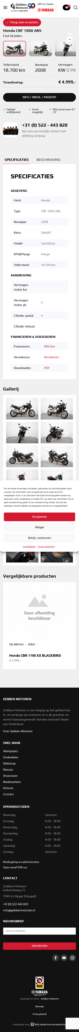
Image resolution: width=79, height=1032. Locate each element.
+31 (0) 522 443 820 (15, 904)
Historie (8, 788)
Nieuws (8, 769)
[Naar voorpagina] (23, 7)
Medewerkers (12, 782)
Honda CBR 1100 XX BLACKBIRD (35, 655)
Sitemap (39, 1006)
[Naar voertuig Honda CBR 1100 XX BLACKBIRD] (39, 611)
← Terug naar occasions (22, 22)
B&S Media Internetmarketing (50, 1024)
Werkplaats (10, 751)
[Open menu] (5, 7)
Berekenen (51, 357)
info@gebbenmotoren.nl (19, 910)
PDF (47, 368)
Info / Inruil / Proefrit (39, 97)
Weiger (39, 527)
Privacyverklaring (46, 547)
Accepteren (39, 517)
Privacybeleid (40, 1014)
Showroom (10, 776)
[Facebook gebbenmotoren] (55, 957)
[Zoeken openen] (75, 7)
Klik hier (49, 346)
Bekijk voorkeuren (39, 538)
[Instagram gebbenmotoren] (72, 957)
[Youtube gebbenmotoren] (64, 957)
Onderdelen (10, 757)
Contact (8, 794)
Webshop (9, 763)
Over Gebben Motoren (18, 731)
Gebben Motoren (50, 998)
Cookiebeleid (29, 547)
